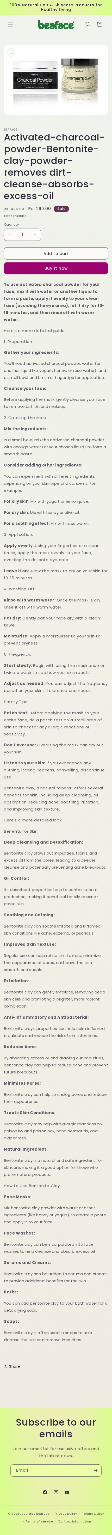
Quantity (11, 224)
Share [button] (14, 1366)
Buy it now (56, 268)
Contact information (74, 1521)
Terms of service (39, 1521)
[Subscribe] (95, 1470)
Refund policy (93, 1514)
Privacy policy (66, 1514)
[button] (10, 24)
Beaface (28, 1513)
